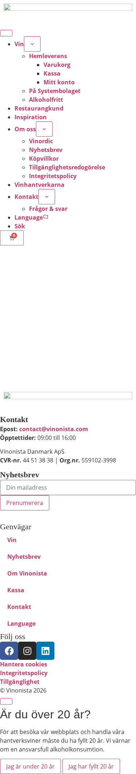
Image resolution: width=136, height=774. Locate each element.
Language (21, 623)
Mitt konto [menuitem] (59, 82)
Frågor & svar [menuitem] (48, 209)
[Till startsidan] (68, 401)
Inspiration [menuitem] (31, 117)
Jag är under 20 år (30, 766)
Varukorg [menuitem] (57, 65)
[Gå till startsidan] (68, 13)
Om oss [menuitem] (25, 129)
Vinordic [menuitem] (41, 141)
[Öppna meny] (6, 33)
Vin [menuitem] (19, 44)
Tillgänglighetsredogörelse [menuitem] (67, 167)
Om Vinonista (27, 573)
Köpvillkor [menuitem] (44, 159)
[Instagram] (27, 651)
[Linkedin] (45, 651)
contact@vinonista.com (53, 429)
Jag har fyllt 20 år (91, 766)
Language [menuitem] (29, 217)
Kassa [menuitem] (52, 73)
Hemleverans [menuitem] (48, 56)
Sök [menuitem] (20, 226)
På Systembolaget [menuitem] (55, 91)
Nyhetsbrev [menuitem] (45, 150)
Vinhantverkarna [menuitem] (40, 185)
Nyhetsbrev (24, 557)
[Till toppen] (6, 701)
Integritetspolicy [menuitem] (53, 176)
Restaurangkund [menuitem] (39, 108)
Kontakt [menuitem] (26, 197)
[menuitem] (32, 44)
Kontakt (19, 607)
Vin (12, 540)
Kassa (15, 590)
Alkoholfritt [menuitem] (46, 100)
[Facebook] (9, 651)
